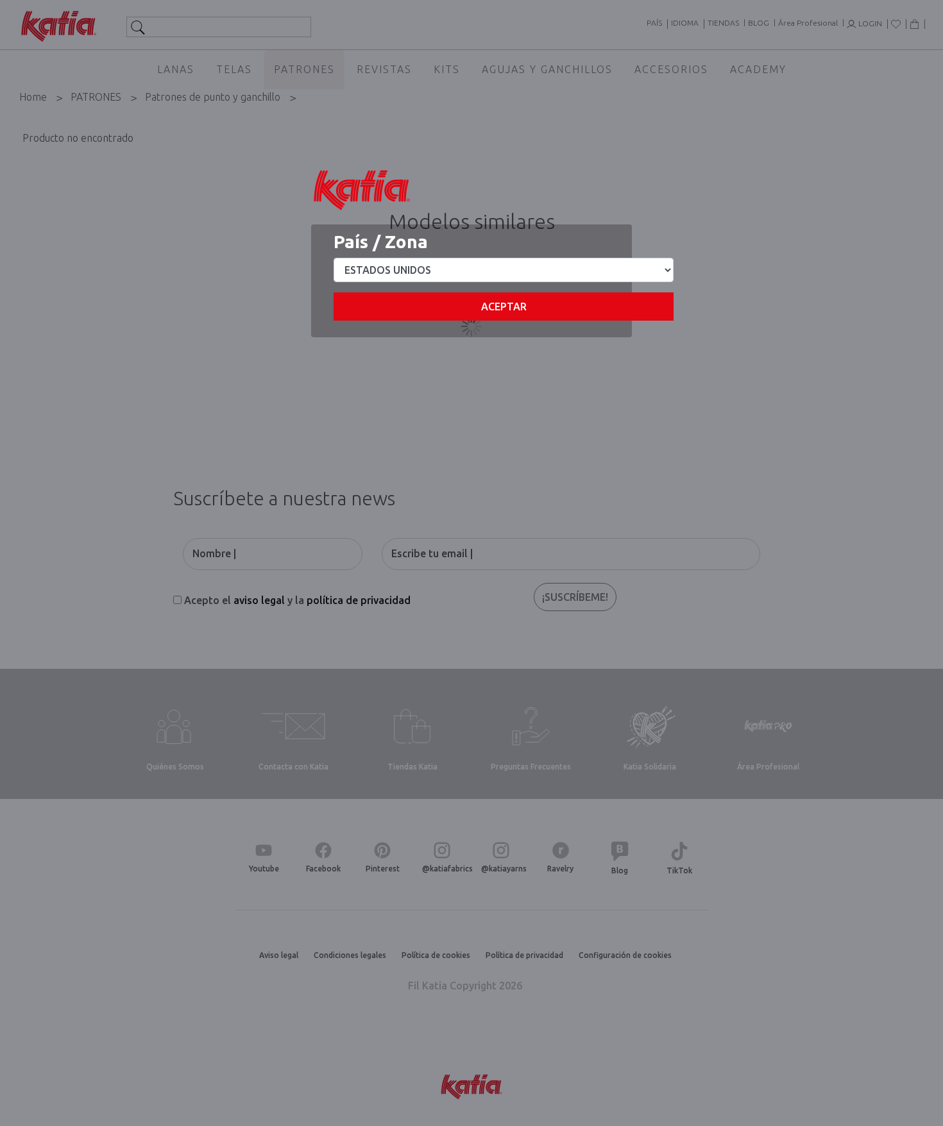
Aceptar (504, 306)
